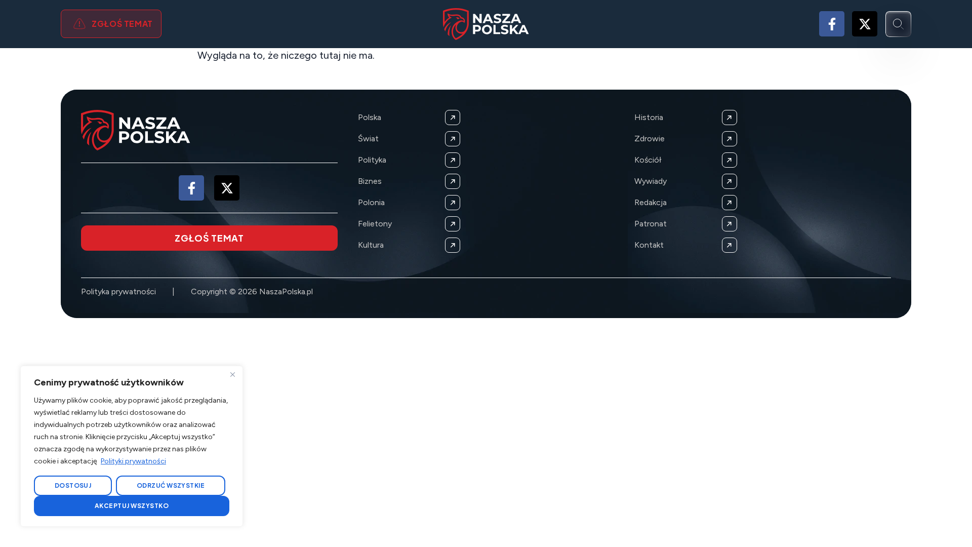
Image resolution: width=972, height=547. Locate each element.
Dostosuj (73, 485)
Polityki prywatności (133, 461)
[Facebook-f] (831, 23)
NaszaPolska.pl (286, 291)
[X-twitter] (864, 23)
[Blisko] (232, 374)
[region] (131, 446)
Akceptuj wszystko (132, 506)
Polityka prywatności (118, 291)
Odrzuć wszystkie (171, 485)
